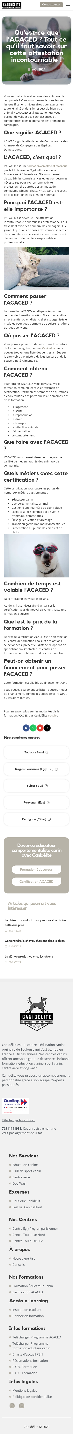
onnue (63, 166)
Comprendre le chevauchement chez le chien (35, 940)
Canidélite (48, 348)
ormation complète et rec (44, 166)
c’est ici (52, 715)
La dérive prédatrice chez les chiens (29, 956)
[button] (26, 727)
